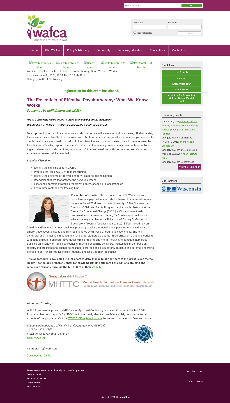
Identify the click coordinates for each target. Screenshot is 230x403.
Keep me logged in (144, 33)
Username (138, 22)
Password (173, 22)
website (97, 267)
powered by (106, 397)
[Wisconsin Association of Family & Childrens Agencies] (62, 27)
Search (191, 5)
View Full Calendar (189, 166)
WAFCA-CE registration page (85, 318)
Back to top (194, 381)
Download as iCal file (39, 355)
